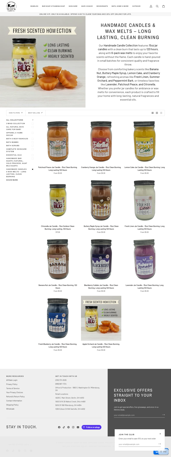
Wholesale (10, 409)
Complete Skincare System (16, 150)
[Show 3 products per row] (157, 113)
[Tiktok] (64, 427)
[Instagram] (73, 427)
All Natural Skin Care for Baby (15, 128)
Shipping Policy (12, 405)
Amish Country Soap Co (70, 443)
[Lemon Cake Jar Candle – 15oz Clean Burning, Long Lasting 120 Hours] (144, 141)
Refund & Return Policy (15, 396)
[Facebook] (59, 427)
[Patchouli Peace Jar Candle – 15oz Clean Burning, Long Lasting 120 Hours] (58, 141)
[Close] (161, 433)
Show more (12, 180)
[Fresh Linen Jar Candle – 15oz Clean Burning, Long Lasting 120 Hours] (144, 200)
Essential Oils (14, 155)
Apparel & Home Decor (14, 134)
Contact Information (14, 400)
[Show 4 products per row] (162, 113)
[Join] (159, 444)
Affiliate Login (11, 380)
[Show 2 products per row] (152, 113)
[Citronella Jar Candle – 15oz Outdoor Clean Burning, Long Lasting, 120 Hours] (58, 200)
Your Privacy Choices (14, 392)
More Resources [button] (15, 376)
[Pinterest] (68, 427)
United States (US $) (18, 444)
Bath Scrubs (12, 146)
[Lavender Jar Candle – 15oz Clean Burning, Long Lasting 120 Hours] (144, 259)
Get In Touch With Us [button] (66, 376)
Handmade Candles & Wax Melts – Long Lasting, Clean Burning (16, 173)
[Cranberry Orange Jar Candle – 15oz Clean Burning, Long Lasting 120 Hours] (101, 141)
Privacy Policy (11, 384)
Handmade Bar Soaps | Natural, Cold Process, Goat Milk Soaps (16, 162)
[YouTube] (78, 427)
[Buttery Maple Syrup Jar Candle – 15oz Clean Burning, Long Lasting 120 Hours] (101, 200)
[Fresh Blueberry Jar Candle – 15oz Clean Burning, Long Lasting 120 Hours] (58, 318)
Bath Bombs (12, 142)
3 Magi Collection (15, 123)
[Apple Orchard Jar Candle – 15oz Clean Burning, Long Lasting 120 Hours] (101, 318)
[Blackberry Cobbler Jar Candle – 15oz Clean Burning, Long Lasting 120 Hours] (101, 259)
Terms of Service (13, 388)
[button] (34, 6)
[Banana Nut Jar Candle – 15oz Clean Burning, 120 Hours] (58, 259)
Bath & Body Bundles (17, 139)
